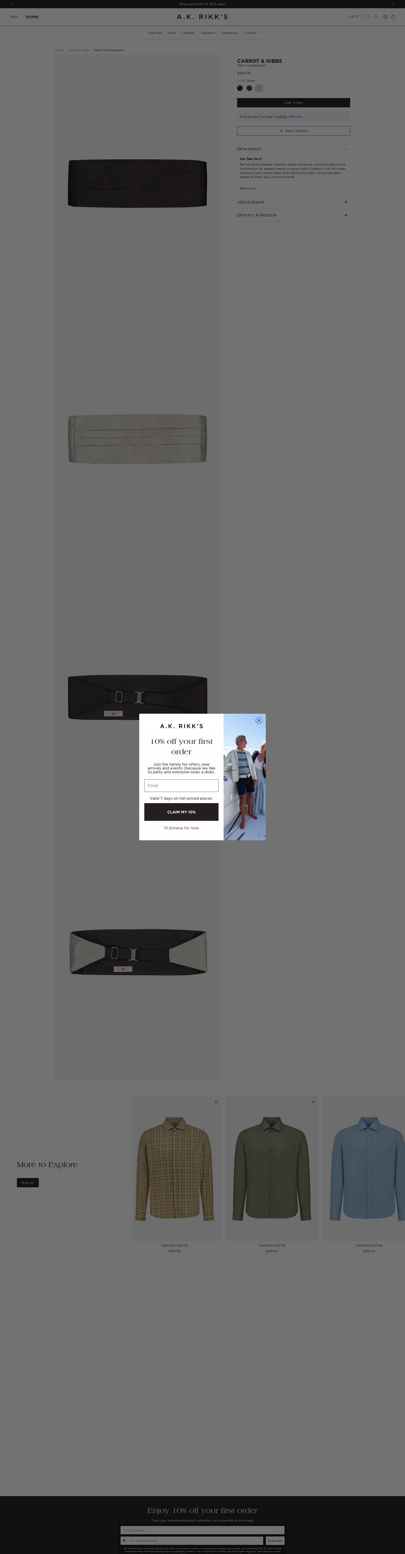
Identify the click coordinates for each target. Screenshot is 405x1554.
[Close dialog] (259, 720)
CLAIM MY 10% (181, 812)
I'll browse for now (181, 828)
